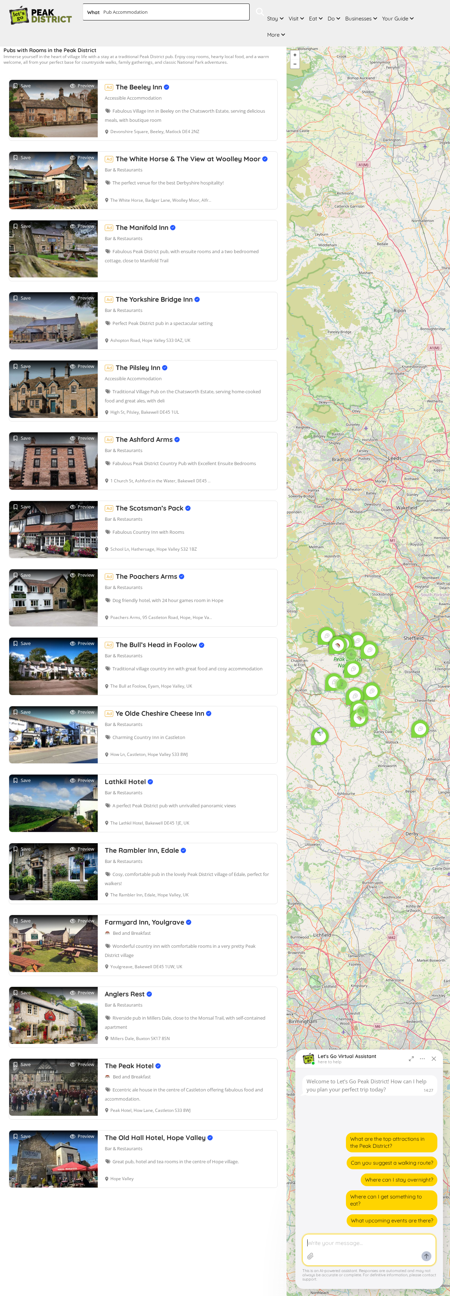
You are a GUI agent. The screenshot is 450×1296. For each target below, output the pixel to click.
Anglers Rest (126, 994)
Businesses (358, 18)
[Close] (433, 1058)
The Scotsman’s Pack (146, 508)
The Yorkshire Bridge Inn (150, 299)
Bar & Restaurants (123, 170)
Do (331, 18)
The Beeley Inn (135, 87)
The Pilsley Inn (134, 367)
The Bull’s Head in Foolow (153, 644)
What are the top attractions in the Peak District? (387, 1142)
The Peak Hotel (130, 1066)
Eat (313, 18)
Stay (272, 18)
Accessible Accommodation (133, 98)
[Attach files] (310, 1256)
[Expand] (411, 1058)
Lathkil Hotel (126, 781)
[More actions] (422, 1058)
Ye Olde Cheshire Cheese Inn (156, 713)
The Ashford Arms (140, 439)
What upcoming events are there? (392, 1220)
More (273, 34)
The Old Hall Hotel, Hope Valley (156, 1137)
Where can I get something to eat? (386, 1200)
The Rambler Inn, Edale (143, 850)
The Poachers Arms (143, 576)
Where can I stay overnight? (399, 1179)
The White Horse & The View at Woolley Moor (184, 159)
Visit (293, 18)
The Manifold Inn (138, 227)
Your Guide (395, 18)
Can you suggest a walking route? (392, 1162)
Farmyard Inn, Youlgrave (145, 922)
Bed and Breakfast (132, 933)
